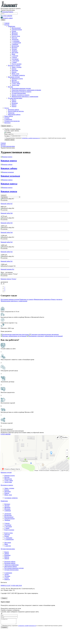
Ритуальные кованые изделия (10, 299)
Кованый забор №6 (7, 213)
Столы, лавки (16, 83)
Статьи (6, 577)
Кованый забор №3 (7, 242)
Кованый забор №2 (7, 251)
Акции (6, 574)
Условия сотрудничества (12, 121)
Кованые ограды (9, 475)
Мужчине (15, 34)
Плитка (14, 69)
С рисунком (15, 60)
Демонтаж (11, 113)
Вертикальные (16, 28)
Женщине (15, 33)
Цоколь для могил (56, 299)
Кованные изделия (14, 77)
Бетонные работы (13, 109)
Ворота (14, 100)
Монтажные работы (14, 114)
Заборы (14, 101)
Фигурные (15, 52)
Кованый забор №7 (7, 203)
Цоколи (14, 72)
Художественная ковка (19, 93)
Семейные (15, 44)
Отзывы (6, 118)
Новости (7, 579)
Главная (6, 23)
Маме (13, 54)
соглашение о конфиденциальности (31, 138)
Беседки (14, 80)
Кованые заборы (9, 168)
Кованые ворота (9, 160)
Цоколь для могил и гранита (20, 95)
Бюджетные (15, 46)
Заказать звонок (5, 126)
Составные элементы (18, 75)
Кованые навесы (9, 183)
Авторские (15, 39)
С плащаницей (16, 42)
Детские (14, 49)
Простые (14, 37)
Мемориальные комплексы (42, 299)
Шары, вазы (15, 73)
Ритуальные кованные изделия (14, 568)
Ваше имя (7, 134)
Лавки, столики (16, 67)
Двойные (14, 51)
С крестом (15, 55)
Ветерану (15, 47)
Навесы (14, 104)
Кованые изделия (6, 472)
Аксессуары (15, 85)
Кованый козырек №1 (7, 269)
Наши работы (8, 116)
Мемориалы (15, 82)
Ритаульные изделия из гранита (21, 91)
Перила (14, 106)
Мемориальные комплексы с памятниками (25, 96)
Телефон (7, 136)
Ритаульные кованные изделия (21, 88)
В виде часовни (16, 64)
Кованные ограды (17, 78)
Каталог (6, 24)
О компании (8, 119)
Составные (15, 59)
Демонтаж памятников (11, 565)
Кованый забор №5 (7, 223)
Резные (14, 31)
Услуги (6, 108)
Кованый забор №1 (7, 261)
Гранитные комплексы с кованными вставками (26, 90)
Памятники (11, 26)
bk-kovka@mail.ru (7, 12)
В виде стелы (16, 36)
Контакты (7, 122)
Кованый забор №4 (7, 232)
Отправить (4, 627)
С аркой (14, 62)
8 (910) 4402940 (7, 16)
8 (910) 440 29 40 (16, 585)
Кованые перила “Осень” (8, 279)
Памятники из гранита (26, 299)
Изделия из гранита (14, 65)
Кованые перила (9, 191)
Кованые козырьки (10, 176)
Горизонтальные (17, 29)
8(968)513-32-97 (6, 585)
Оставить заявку (8, 18)
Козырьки (15, 103)
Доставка (7, 576)
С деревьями (16, 41)
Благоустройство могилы (16, 111)
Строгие (14, 57)
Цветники (15, 70)
